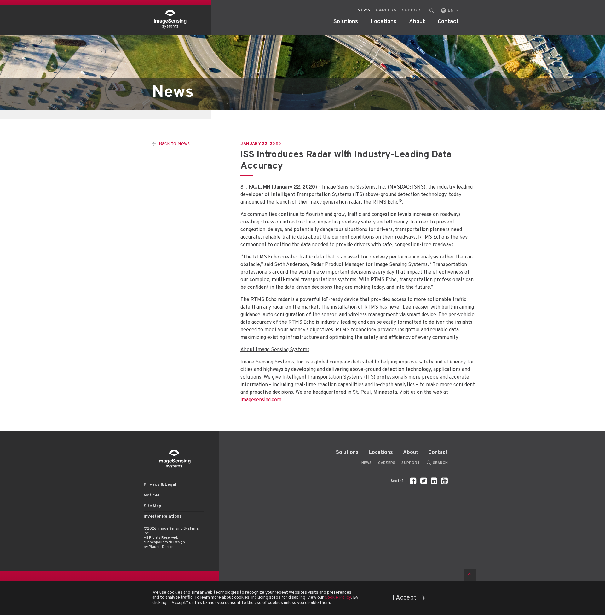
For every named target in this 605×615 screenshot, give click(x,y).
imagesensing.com (260, 400)
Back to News (174, 144)
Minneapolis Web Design (164, 542)
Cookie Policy (338, 597)
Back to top (470, 575)
